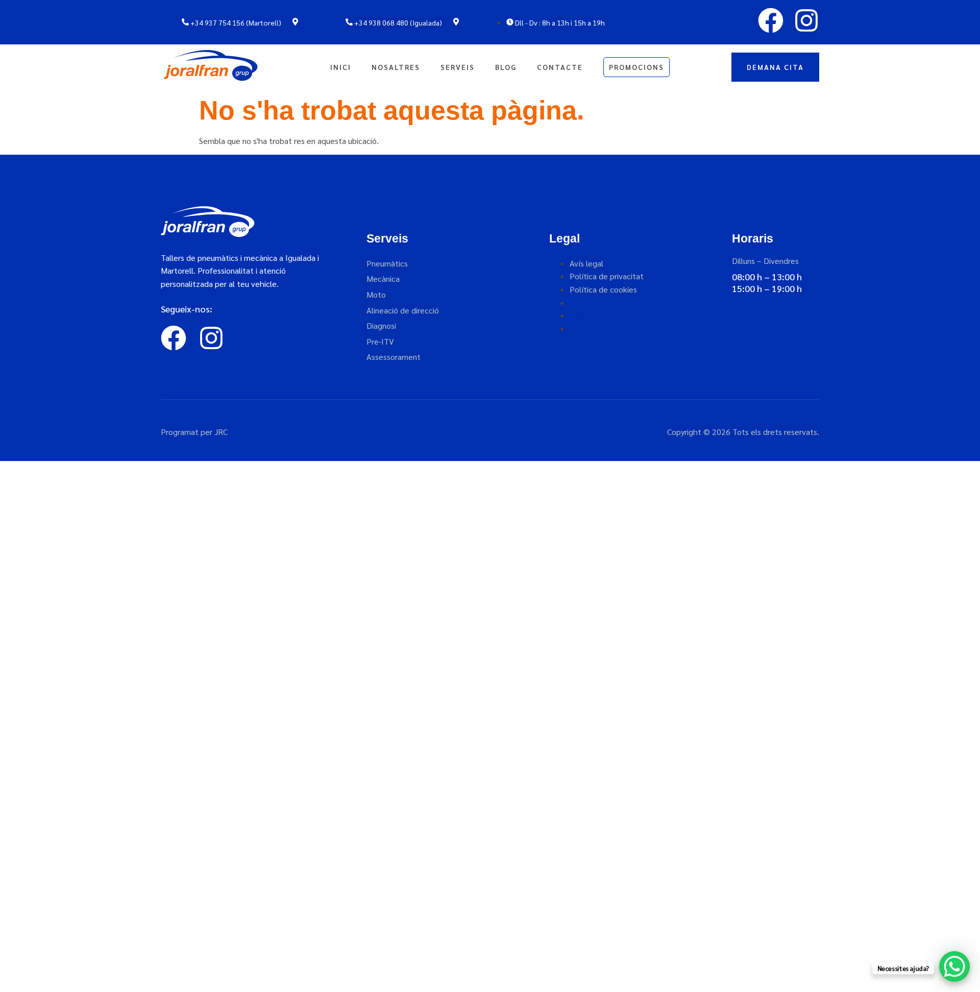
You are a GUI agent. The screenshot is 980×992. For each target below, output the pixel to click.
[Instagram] (806, 20)
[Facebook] (770, 20)
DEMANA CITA (775, 66)
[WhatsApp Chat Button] (954, 966)
